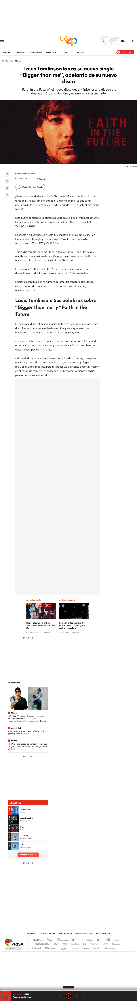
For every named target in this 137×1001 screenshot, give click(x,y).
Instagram (58, 915)
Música (18, 61)
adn (106, 940)
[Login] (133, 41)
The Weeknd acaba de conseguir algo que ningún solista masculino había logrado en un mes (27, 746)
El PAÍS (38, 940)
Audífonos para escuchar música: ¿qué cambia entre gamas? (26, 732)
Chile (123, 41)
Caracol (116, 940)
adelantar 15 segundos (77, 996)
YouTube (63, 915)
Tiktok (52, 915)
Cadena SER (89, 940)
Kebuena (113, 943)
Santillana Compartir (77, 940)
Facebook (7, 174)
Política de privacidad (47, 933)
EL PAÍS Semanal (94, 943)
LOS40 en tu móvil (103, 933)
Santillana (63, 940)
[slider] (68, 990)
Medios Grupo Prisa (14, 948)
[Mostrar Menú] (3, 41)
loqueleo (97, 947)
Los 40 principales (51, 940)
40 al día (6, 52)
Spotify (79, 915)
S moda (85, 947)
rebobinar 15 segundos (60, 996)
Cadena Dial (84, 943)
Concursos (79, 52)
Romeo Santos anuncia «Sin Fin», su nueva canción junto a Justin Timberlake (73, 625)
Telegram (7, 195)
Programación (35, 52)
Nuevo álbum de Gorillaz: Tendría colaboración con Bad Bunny (40, 625)
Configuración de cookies (84, 933)
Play (68, 996)
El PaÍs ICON (74, 947)
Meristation (110, 947)
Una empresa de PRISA (14, 942)
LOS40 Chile (68, 41)
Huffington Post (41, 943)
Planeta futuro (104, 943)
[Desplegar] (68, 987)
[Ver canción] (15, 810)
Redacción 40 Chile (25, 173)
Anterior (53, 996)
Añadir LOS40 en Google (32, 187)
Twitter (7, 181)
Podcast (65, 52)
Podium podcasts (62, 947)
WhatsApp (7, 188)
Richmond (36, 947)
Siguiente (83, 996)
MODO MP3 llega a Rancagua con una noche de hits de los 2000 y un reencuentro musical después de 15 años (27, 718)
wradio (64, 943)
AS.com (97, 940)
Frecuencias (51, 52)
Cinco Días (74, 943)
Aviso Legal (31, 933)
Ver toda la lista (26, 854)
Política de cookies (65, 933)
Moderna (49, 947)
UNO (56, 943)
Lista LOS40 (19, 52)
